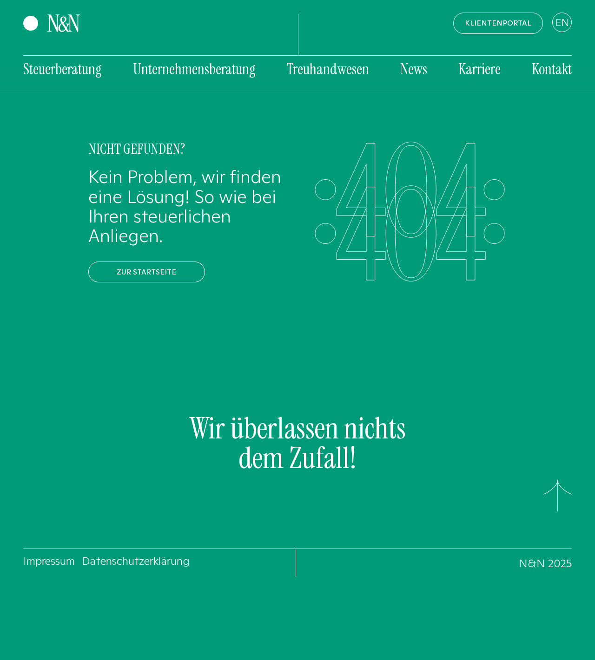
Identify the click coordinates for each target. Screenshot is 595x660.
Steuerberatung (62, 69)
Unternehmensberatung (194, 69)
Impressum (49, 561)
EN (562, 22)
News (413, 69)
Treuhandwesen (328, 69)
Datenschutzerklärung (136, 561)
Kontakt (552, 69)
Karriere (479, 69)
